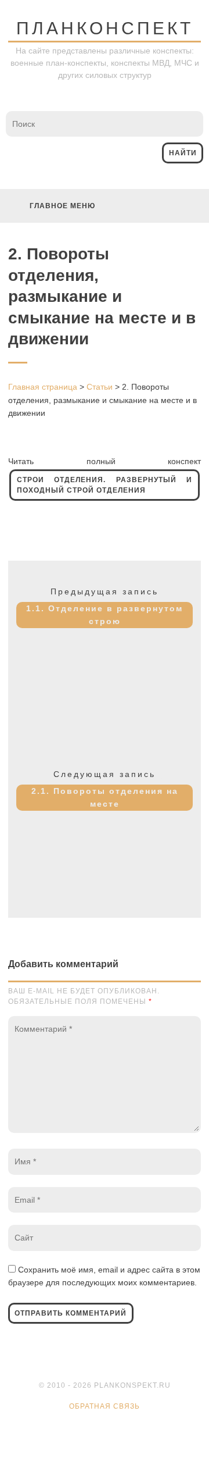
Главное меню (62, 206)
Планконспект (104, 28)
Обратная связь (104, 1406)
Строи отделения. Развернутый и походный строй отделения (104, 485)
